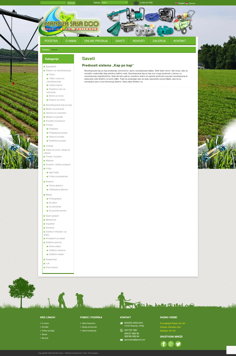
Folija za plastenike (58, 176)
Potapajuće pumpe (58, 132)
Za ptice (53, 202)
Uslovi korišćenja (89, 330)
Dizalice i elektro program (58, 164)
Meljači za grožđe (54, 116)
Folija (48, 168)
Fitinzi (52, 74)
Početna (51, 41)
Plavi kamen (52, 267)
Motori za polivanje (55, 108)
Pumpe (49, 124)
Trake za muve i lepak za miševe (57, 151)
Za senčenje (55, 206)
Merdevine (51, 219)
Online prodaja (96, 41)
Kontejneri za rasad (55, 238)
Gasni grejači (52, 215)
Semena (50, 227)
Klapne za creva (57, 99)
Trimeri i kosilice (54, 156)
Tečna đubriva (56, 185)
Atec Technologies (90, 353)
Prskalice (53, 128)
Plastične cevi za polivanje (56, 90)
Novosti (139, 41)
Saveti (120, 41)
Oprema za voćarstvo (56, 112)
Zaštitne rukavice (57, 250)
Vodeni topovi (55, 85)
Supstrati (50, 223)
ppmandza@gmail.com (135, 339)
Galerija (159, 41)
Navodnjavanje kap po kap (59, 104)
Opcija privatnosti (89, 326)
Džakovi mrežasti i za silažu (55, 233)
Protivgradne (55, 198)
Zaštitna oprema (54, 242)
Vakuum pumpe (56, 136)
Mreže (49, 194)
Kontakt (180, 41)
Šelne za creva (56, 95)
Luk (47, 263)
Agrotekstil (51, 66)
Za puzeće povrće (57, 210)
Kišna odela (55, 246)
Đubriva (50, 181)
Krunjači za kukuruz (55, 120)
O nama (71, 41)
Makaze (50, 160)
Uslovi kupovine (88, 323)
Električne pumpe (57, 140)
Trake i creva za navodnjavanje (55, 80)
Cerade (49, 145)
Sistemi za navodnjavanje (58, 70)
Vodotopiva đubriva (58, 189)
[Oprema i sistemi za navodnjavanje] (69, 21)
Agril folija (54, 172)
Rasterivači (51, 259)
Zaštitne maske (56, 254)
